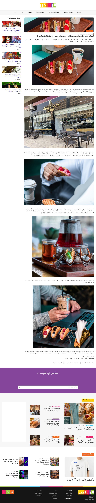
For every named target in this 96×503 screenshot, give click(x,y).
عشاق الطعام (68, 12)
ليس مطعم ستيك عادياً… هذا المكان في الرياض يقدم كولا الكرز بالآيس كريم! (85, 441)
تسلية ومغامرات (54, 12)
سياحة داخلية (39, 495)
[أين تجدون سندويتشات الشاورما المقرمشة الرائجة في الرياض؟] (35, 423)
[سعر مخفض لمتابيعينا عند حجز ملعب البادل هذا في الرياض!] (23, 474)
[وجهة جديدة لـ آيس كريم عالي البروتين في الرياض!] (35, 410)
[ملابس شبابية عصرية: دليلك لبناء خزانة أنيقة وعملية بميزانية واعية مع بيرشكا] (79, 467)
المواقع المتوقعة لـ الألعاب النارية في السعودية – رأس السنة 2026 (11, 46)
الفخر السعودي (68, 498)
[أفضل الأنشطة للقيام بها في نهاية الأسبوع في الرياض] (23, 461)
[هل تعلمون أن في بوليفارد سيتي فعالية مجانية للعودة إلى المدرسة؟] (54, 461)
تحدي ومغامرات (53, 493)
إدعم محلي (54, 495)
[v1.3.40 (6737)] (86, 492)
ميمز (56, 490)
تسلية (30, 12)
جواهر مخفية (68, 495)
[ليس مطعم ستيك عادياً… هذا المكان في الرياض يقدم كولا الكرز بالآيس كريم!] (69, 440)
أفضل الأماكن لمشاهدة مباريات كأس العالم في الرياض (12, 90)
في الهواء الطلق (38, 493)
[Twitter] (8, 492)
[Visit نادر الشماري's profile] (93, 34)
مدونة (79, 12)
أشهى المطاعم (38, 490)
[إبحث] (20, 387)
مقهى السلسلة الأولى (33, 39)
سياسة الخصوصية (90, 501)
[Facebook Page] (4, 492)
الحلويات (55, 498)
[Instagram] (12, 492)
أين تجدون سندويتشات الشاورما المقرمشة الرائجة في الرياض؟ (52, 423)
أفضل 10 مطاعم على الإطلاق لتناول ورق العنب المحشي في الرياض (13, 76)
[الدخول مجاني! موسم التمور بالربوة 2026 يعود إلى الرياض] (54, 474)
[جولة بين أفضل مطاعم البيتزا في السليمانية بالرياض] (35, 440)
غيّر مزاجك (69, 490)
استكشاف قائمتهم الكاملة (32, 351)
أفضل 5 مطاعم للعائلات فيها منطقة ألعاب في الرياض (12, 61)
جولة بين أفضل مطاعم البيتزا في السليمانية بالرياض (52, 441)
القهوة (56, 39)
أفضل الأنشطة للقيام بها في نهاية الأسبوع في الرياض (10, 461)
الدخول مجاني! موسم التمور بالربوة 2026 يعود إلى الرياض (42, 474)
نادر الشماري (89, 34)
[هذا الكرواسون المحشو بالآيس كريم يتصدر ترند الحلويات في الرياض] (79, 413)
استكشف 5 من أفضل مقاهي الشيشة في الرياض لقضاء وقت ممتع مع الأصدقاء (12, 30)
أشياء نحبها (40, 12)
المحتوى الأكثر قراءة (14, 18)
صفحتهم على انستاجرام (59, 351)
